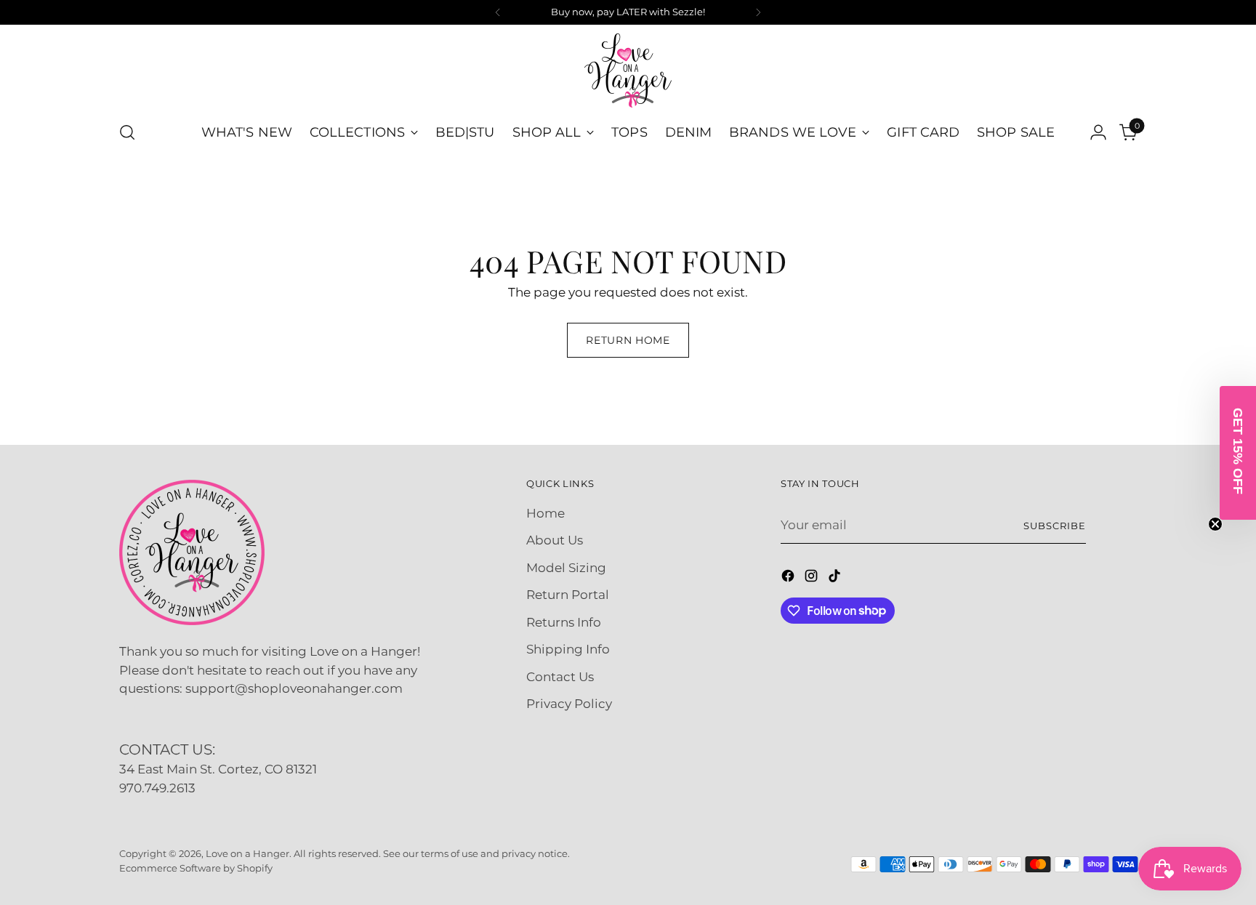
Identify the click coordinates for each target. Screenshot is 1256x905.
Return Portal (567, 594)
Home (545, 513)
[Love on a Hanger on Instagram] (812, 578)
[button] (1238, 453)
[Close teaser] (1215, 524)
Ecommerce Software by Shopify (196, 868)
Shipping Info (568, 649)
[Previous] (498, 12)
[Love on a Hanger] (628, 70)
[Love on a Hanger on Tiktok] (836, 578)
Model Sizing (566, 567)
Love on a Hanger (247, 853)
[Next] (758, 12)
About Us (554, 540)
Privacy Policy (569, 703)
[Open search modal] (127, 132)
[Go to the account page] (1098, 132)
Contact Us (560, 676)
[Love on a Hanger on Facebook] (789, 578)
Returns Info (563, 622)
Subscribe (1054, 525)
